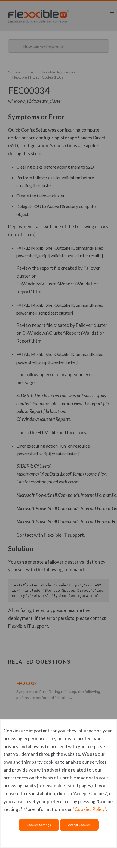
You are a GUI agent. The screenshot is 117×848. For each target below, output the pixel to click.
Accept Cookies (79, 825)
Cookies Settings (39, 825)
